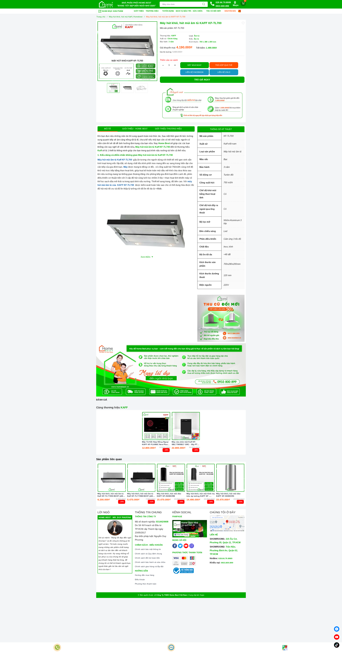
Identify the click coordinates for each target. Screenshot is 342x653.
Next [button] (252, 486)
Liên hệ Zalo (223, 72)
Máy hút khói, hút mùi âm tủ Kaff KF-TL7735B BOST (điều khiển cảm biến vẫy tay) (140, 495)
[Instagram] (191, 545)
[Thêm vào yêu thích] (243, 23)
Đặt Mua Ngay (194, 65)
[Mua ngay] (143, 426)
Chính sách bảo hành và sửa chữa (150, 562)
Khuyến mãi (230, 11)
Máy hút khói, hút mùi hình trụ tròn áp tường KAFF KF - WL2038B (200, 495)
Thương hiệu (152, 11)
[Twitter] (180, 545)
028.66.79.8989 (223, 2)
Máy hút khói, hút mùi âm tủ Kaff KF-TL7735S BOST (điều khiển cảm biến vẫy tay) (111, 495)
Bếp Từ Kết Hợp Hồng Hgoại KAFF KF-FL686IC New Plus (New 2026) (155, 443)
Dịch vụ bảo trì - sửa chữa (189, 11)
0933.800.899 (222, 6)
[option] (127, 51)
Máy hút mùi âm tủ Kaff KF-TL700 (115, 160)
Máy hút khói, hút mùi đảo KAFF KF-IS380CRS (228, 495)
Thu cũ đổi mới (213, 11)
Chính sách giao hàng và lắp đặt (149, 566)
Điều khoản (140, 579)
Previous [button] (90, 486)
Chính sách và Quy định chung (148, 554)
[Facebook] (174, 545)
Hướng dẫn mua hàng (144, 575)
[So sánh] (168, 426)
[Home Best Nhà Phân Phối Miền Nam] (106, 4)
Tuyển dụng (168, 11)
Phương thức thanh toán (145, 584)
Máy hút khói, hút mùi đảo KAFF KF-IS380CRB (169, 495)
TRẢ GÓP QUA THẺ (223, 65)
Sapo (202, 595)
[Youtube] (186, 545)
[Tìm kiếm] (203, 4)
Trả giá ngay (202, 80)
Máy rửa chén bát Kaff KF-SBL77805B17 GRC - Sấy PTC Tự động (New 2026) (185, 443)
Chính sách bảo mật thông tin (148, 549)
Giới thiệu (139, 11)
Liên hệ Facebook (194, 72)
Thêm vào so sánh (169, 60)
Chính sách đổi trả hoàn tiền (147, 558)
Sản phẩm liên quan (109, 459)
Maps (235, 5)
